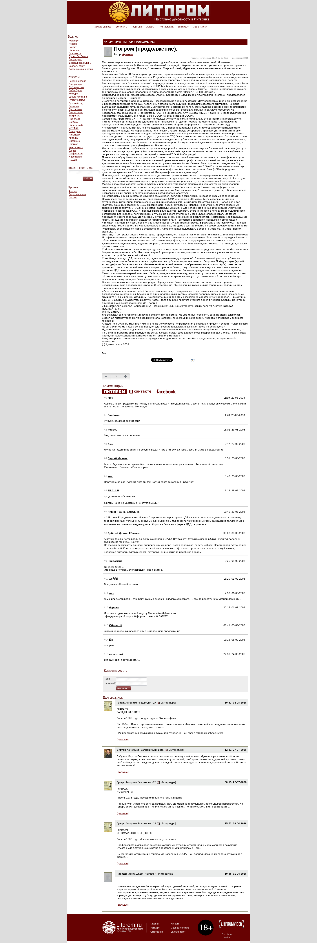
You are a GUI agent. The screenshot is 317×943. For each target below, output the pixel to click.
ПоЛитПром (75, 90)
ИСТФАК (74, 128)
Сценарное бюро (180, 927)
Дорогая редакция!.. (80, 62)
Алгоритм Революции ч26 (140, 782)
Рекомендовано (77, 81)
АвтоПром (74, 134)
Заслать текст (200, 26)
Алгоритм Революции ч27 (140, 702)
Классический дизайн (81, 69)
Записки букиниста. (153, 749)
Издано (73, 43)
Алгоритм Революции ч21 (140, 823)
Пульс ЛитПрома (78, 56)
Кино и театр (76, 147)
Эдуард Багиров (102, 26)
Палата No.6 (76, 125)
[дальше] (123, 739)
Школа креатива (78, 96)
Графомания (76, 153)
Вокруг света (76, 112)
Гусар (120, 702)
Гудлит (72, 47)
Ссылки (73, 197)
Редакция (137, 26)
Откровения (156, 932)
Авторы (150, 26)
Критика (73, 137)
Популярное (75, 59)
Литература (75, 84)
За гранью (74, 115)
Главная (154, 923)
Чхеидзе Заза (125, 873)
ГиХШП (73, 159)
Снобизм (73, 122)
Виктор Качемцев (128, 749)
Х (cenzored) (75, 156)
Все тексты (121, 26)
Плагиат (73, 144)
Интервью (183, 26)
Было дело (75, 131)
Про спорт (74, 119)
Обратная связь (77, 194)
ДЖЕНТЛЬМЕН (145, 873)
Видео (72, 150)
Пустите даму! (77, 99)
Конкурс (73, 93)
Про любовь (75, 109)
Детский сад (76, 103)
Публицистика (166, 26)
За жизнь (74, 106)
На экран (74, 50)
